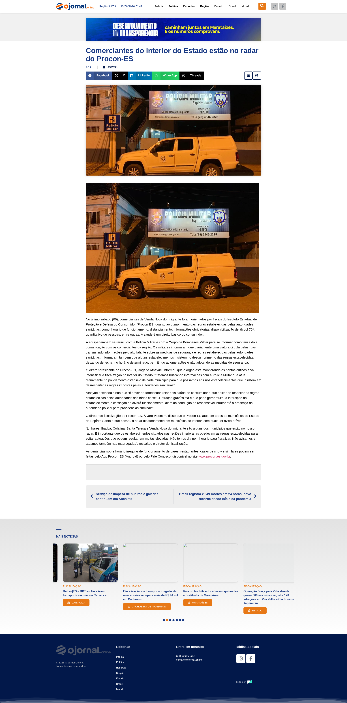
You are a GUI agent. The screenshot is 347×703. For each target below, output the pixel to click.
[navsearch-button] (262, 6)
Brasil (232, 6)
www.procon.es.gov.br (214, 456)
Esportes (189, 6)
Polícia (159, 6)
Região (204, 6)
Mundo (245, 6)
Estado (218, 6)
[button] (99, 76)
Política (173, 6)
